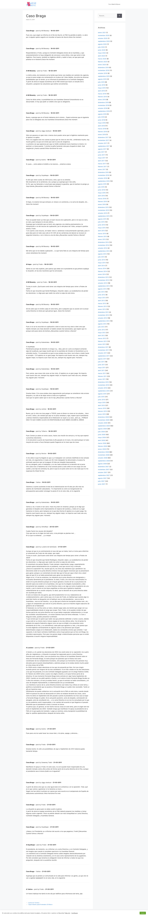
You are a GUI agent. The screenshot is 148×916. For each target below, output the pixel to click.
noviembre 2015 (103, 210)
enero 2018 (102, 134)
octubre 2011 (102, 353)
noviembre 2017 (103, 140)
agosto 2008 (102, 464)
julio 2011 (101, 362)
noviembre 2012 (103, 315)
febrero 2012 (102, 341)
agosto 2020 (102, 44)
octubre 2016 (102, 178)
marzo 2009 (102, 443)
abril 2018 (101, 126)
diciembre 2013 (103, 277)
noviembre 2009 (103, 420)
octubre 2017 (102, 143)
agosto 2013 (102, 289)
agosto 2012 (102, 324)
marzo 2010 (102, 408)
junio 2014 (101, 260)
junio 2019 (101, 85)
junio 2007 (101, 484)
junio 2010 (101, 399)
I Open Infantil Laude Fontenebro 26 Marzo (40, 904)
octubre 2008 (102, 458)
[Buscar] (119, 16)
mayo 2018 (102, 123)
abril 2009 (101, 440)
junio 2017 (101, 155)
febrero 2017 (102, 166)
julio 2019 (101, 82)
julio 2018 (101, 117)
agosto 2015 (102, 219)
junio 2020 (101, 50)
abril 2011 (101, 370)
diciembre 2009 (103, 417)
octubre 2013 (102, 283)
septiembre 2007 (104, 475)
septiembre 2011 (103, 356)
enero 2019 (102, 99)
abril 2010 (101, 405)
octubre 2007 (102, 472)
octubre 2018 (102, 108)
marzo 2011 (102, 373)
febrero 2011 (102, 376)
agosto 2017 (102, 149)
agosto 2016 (102, 184)
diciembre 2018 (103, 102)
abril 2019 (101, 91)
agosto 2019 (102, 79)
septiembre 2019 (104, 76)
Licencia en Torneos (33, 902)
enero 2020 (102, 64)
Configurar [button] (74, 913)
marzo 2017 (102, 164)
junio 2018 (101, 120)
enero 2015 (102, 239)
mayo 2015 (102, 228)
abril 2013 (101, 300)
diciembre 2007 (103, 466)
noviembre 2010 (103, 385)
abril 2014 (101, 265)
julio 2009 (101, 432)
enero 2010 (102, 414)
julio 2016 (101, 187)
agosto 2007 (102, 478)
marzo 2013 (102, 303)
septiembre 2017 (104, 146)
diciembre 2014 (103, 242)
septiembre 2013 (104, 286)
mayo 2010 (102, 402)
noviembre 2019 (103, 70)
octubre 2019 (102, 73)
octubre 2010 (102, 388)
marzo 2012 (102, 338)
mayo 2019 (102, 88)
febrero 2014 (102, 271)
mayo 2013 (102, 298)
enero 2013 (102, 309)
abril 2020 (101, 56)
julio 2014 (101, 257)
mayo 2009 (102, 437)
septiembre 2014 (104, 251)
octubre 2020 (102, 38)
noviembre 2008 (103, 455)
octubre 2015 (102, 213)
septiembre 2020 (104, 41)
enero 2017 (102, 169)
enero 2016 (102, 204)
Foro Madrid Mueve (114, 4)
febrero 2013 (102, 306)
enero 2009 (102, 449)
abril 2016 (101, 196)
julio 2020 (101, 47)
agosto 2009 (102, 429)
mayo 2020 (102, 53)
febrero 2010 (102, 411)
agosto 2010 (102, 394)
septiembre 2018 (104, 111)
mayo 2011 (101, 367)
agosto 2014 (102, 254)
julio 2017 (101, 152)
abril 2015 (101, 231)
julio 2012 (101, 327)
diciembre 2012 (103, 312)
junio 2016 (101, 190)
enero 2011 (102, 379)
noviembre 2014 (103, 245)
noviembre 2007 (103, 469)
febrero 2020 (102, 62)
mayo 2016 (102, 193)
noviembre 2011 (103, 350)
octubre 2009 (102, 423)
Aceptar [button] (143, 913)
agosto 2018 (102, 114)
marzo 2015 (102, 233)
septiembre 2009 (104, 426)
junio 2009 (101, 434)
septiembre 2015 (104, 216)
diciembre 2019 (103, 67)
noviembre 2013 (103, 280)
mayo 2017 (102, 158)
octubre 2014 (102, 248)
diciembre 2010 (103, 382)
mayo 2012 (102, 332)
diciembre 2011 (103, 347)
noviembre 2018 (103, 105)
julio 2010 (101, 397)
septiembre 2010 (104, 391)
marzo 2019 (102, 94)
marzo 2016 (102, 198)
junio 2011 (101, 365)
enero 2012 (102, 344)
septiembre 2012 (104, 321)
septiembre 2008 (104, 461)
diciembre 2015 (103, 207)
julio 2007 (101, 481)
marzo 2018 (102, 129)
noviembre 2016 (103, 175)
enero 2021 (102, 32)
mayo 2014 (102, 263)
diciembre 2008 (103, 452)
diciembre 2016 (103, 172)
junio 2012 (101, 330)
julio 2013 (101, 292)
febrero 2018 (102, 131)
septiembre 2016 (104, 181)
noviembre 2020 (103, 35)
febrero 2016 (102, 201)
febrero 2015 (102, 236)
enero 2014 (102, 274)
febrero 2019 (102, 97)
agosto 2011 (102, 359)
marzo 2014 (102, 268)
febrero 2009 (102, 446)
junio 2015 (101, 225)
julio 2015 (101, 222)
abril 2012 (101, 335)
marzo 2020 (102, 59)
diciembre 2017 (103, 137)
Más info (67, 913)
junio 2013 (101, 295)
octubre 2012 (102, 318)
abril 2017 (101, 161)
